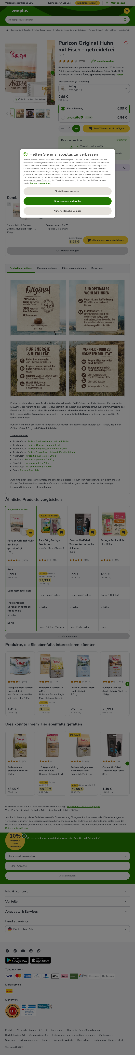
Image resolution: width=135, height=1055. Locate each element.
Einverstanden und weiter (67, 201)
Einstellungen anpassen (67, 191)
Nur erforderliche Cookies (67, 210)
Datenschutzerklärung (40, 183)
